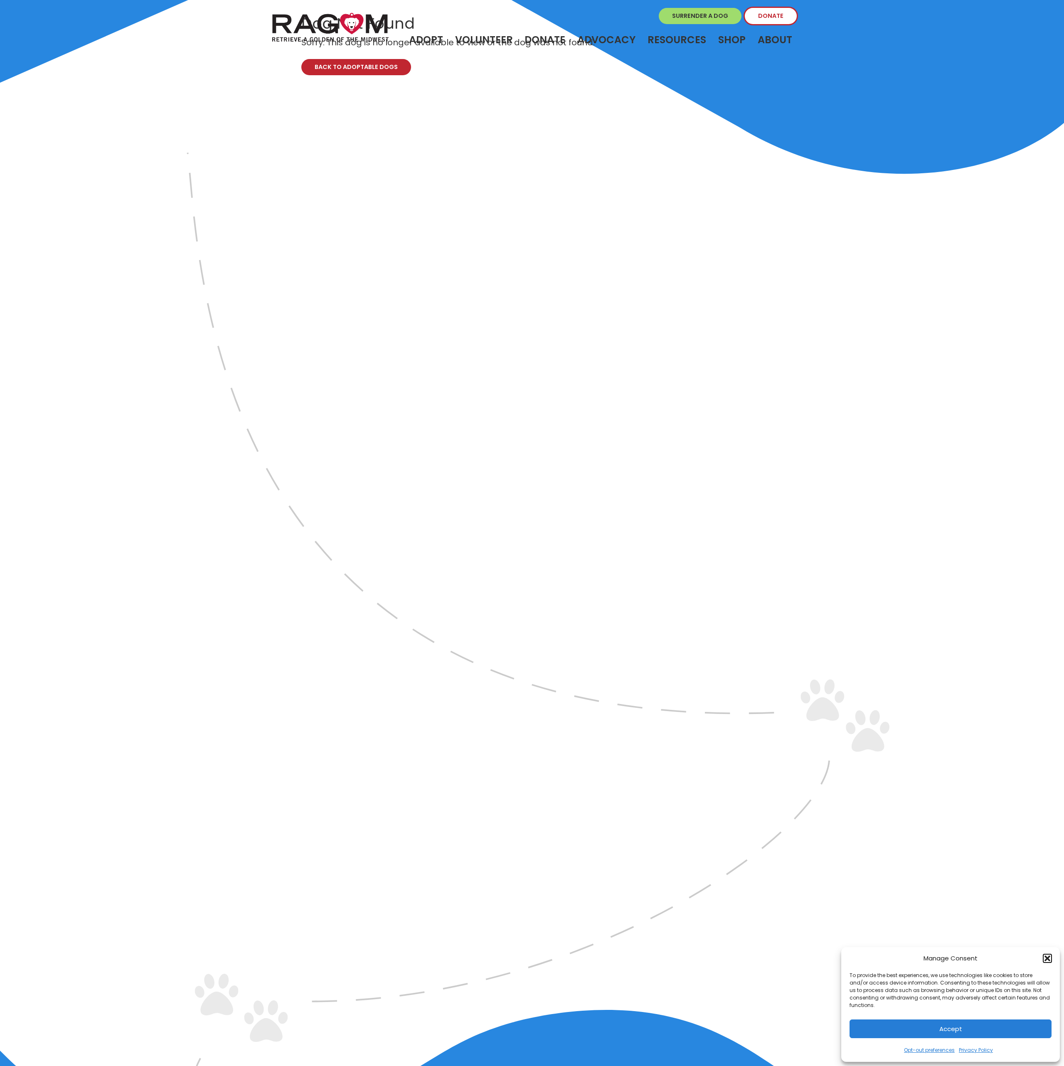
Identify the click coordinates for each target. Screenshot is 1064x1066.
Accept (950, 1028)
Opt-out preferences (929, 1050)
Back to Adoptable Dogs (356, 67)
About (775, 40)
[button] (1047, 958)
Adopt (426, 40)
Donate (770, 16)
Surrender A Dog (700, 16)
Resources (677, 40)
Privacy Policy (976, 1050)
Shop (732, 40)
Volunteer (484, 40)
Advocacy (606, 40)
